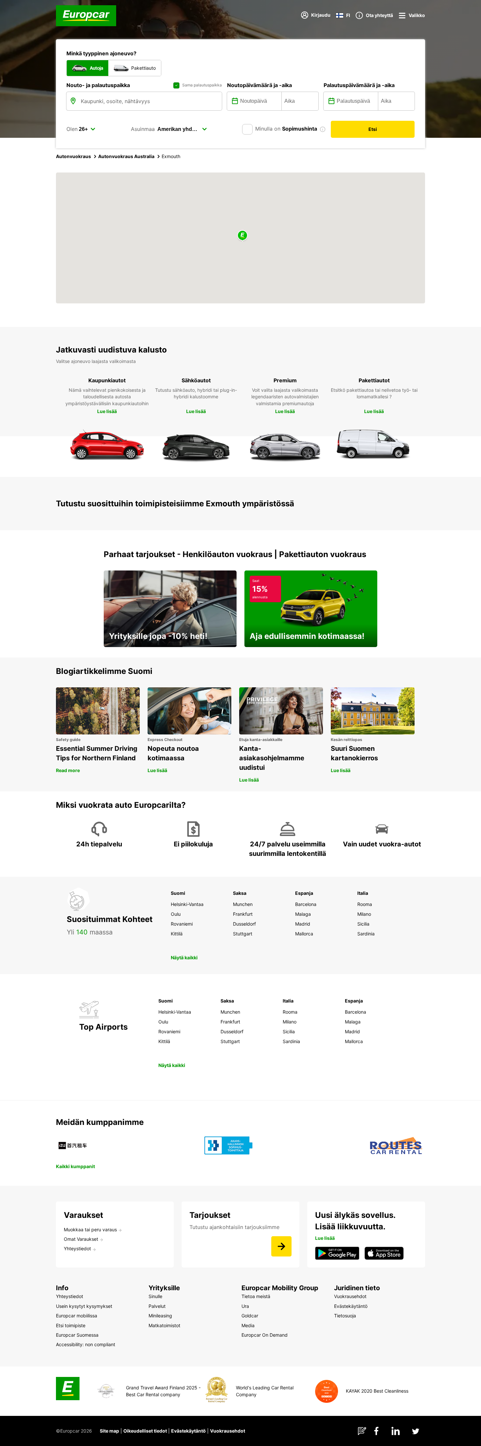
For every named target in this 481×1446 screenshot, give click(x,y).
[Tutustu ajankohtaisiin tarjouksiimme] (281, 1246)
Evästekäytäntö (188, 1431)
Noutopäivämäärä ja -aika (259, 85)
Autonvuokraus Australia (126, 156)
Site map (109, 1431)
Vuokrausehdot (227, 1431)
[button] (242, 236)
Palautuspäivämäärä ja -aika (359, 85)
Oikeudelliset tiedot (145, 1431)
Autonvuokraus (73, 156)
